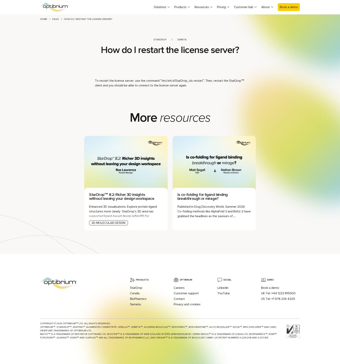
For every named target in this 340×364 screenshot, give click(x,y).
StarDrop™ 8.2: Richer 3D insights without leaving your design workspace (122, 196)
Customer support (186, 293)
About (265, 7)
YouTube (223, 293)
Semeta (182, 39)
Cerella (135, 293)
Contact (179, 299)
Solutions (160, 7)
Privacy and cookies (187, 304)
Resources (202, 7)
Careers (179, 288)
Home (43, 19)
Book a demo (289, 7)
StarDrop (159, 39)
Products (180, 7)
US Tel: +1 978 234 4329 (278, 299)
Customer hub (243, 7)
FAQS (55, 19)
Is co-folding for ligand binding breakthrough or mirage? (202, 196)
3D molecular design (108, 223)
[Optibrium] (58, 7)
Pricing (221, 7)
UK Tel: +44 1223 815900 (278, 293)
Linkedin (222, 288)
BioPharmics (138, 299)
